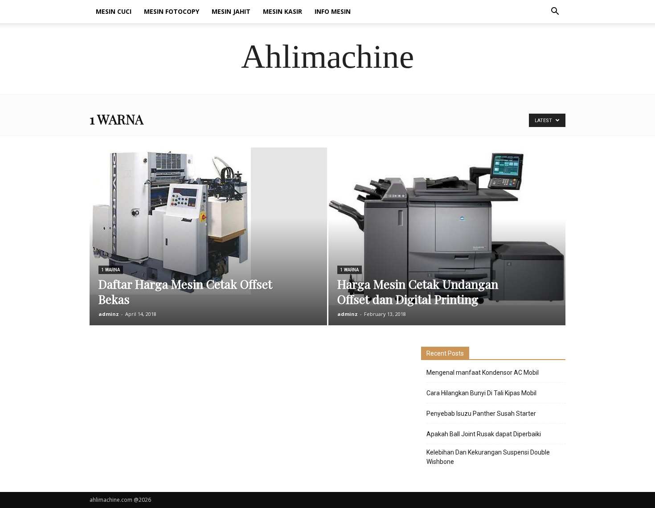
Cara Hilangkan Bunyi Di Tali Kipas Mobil (481, 393)
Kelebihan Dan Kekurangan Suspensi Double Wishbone (488, 457)
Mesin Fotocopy (171, 11)
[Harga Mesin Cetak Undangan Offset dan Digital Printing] (447, 226)
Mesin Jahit (231, 11)
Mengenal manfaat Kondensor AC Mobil (482, 372)
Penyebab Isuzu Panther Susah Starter (481, 413)
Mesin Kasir (282, 11)
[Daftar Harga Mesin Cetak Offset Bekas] (208, 221)
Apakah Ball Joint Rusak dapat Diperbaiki (483, 434)
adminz (108, 314)
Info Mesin (333, 11)
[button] (554, 12)
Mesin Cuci (113, 11)
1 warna (111, 269)
